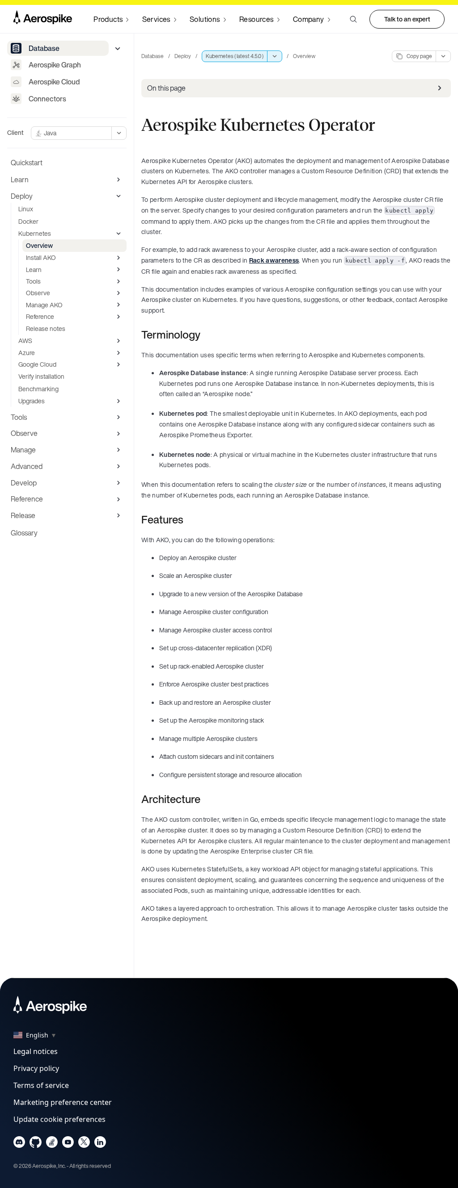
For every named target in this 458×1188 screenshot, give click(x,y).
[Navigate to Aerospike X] (84, 1144)
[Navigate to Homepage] (42, 19)
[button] (353, 19)
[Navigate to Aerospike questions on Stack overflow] (52, 1144)
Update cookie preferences (59, 1119)
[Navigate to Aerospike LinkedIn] (100, 1144)
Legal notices (35, 1051)
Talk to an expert (407, 19)
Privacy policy (36, 1068)
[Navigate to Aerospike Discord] (19, 1144)
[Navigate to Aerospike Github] (36, 1144)
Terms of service (41, 1085)
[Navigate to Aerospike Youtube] (68, 1144)
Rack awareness (274, 260)
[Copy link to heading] (206, 334)
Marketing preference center (62, 1102)
